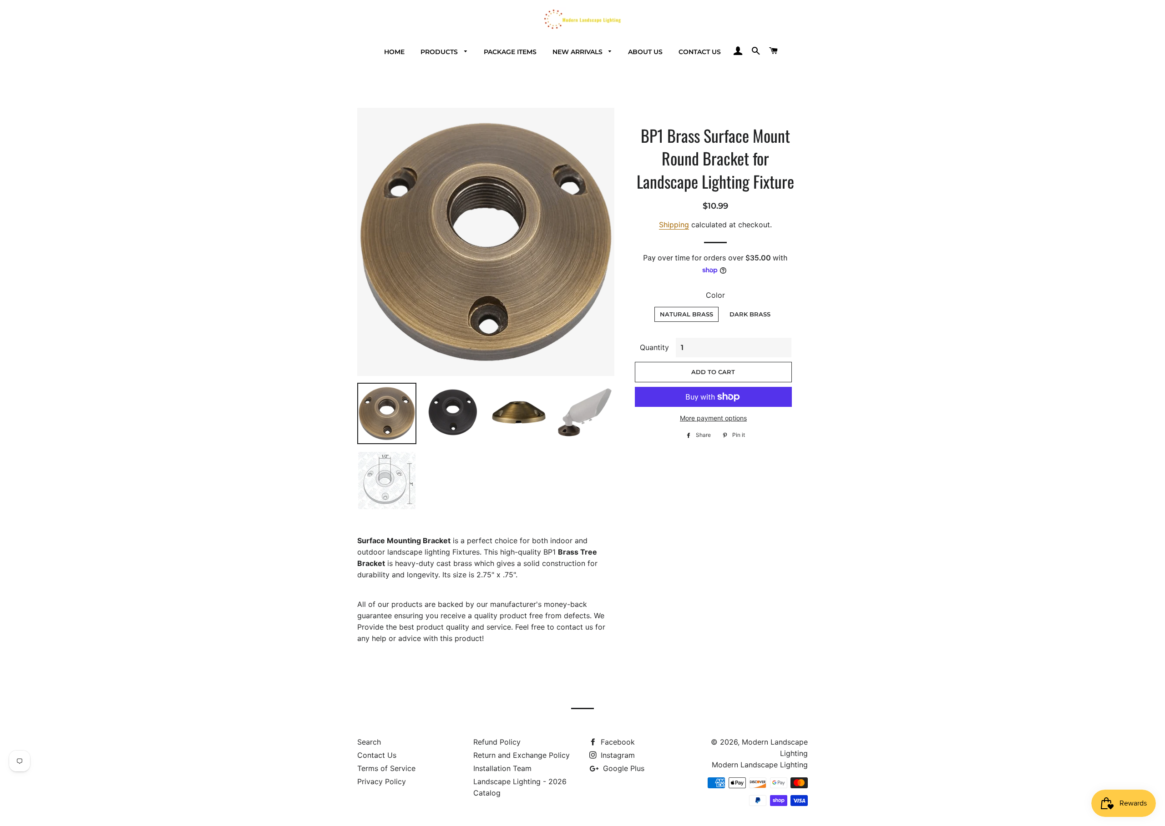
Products (440, 52)
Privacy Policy (381, 781)
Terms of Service (386, 768)
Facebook (616, 741)
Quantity (654, 347)
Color (715, 295)
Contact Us (700, 52)
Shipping (674, 224)
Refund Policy (497, 741)
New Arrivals (578, 52)
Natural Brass (686, 314)
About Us (645, 52)
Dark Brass (749, 314)
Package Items (510, 52)
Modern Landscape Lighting (760, 764)
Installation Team (502, 768)
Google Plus (622, 768)
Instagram (616, 755)
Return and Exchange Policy (521, 755)
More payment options (713, 418)
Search (369, 741)
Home (394, 52)
